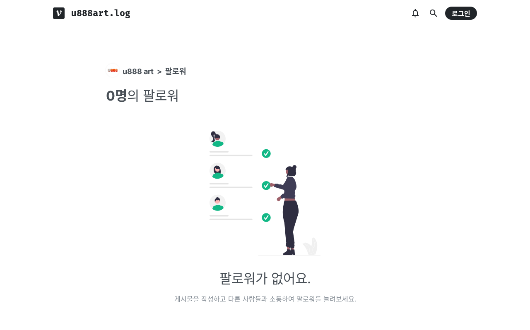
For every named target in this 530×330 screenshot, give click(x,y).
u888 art (138, 71)
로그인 (461, 14)
